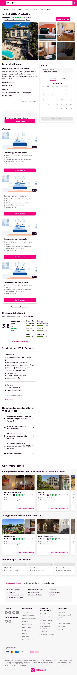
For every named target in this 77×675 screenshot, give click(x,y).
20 (57, 104)
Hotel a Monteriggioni (55, 592)
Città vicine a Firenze (13, 583)
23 (71, 104)
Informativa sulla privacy (29, 618)
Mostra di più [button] (9, 400)
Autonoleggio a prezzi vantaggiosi (64, 616)
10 (43, 99)
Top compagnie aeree (64, 612)
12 (52, 99)
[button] (20, 41)
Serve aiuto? (43, 614)
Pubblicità (25, 630)
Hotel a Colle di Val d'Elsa (35, 595)
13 (57, 99)
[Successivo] (71, 83)
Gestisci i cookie (27, 624)
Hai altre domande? (14, 453)
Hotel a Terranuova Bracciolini (15, 595)
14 (62, 99)
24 (43, 108)
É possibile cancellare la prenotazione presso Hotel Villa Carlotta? (19, 446)
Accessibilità (43, 631)
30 (71, 108)
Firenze (35, 9)
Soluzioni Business (27, 640)
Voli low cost (61, 620)
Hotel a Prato (52, 589)
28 (62, 108)
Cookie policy (26, 621)
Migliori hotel (61, 626)
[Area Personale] (74, 3)
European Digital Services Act (45, 627)
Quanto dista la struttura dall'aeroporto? (16, 427)
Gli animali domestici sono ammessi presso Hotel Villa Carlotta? (17, 436)
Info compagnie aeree (46, 620)
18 (48, 104)
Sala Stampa (25, 636)
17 (43, 104)
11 (48, 99)
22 (66, 104)
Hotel (13, 9)
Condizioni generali (28, 615)
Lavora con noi (26, 627)
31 (43, 113)
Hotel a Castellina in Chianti (15, 597)
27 (57, 108)
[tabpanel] (38, 594)
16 (71, 99)
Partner (24, 633)
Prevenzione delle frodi (47, 634)
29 (66, 108)
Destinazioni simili (48, 583)
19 (52, 104)
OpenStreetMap (33, 101)
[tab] (13, 583)
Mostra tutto (7, 95)
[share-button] (73, 19)
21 (62, 104)
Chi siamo (25, 612)
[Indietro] (43, 83)
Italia (19, 9)
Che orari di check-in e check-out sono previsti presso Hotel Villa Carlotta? (19, 419)
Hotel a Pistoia (11, 592)
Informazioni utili (45, 623)
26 (52, 108)
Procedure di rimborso (46, 617)
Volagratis (5, 9)
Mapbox (25, 101)
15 (66, 99)
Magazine (60, 629)
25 (48, 108)
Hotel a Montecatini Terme (35, 589)
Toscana (26, 9)
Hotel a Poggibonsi (33, 592)
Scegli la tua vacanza (64, 623)
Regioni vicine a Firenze (31, 583)
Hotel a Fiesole (53, 595)
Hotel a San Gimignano (13, 589)
